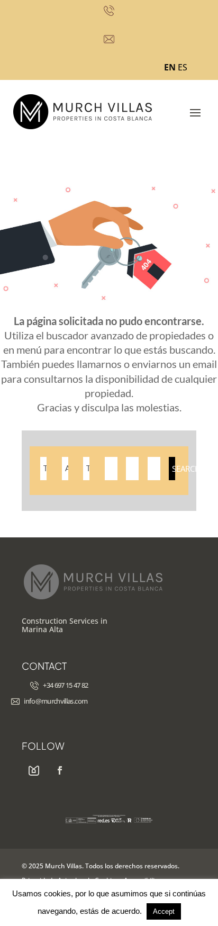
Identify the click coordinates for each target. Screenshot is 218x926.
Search (173, 468)
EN (170, 67)
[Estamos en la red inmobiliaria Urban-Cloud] (34, 771)
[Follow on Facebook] (59, 771)
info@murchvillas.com (55, 701)
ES (182, 67)
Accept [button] (164, 911)
